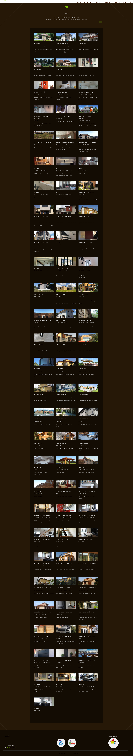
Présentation (87, 2)
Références (107, 2)
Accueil (79, 2)
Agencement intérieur (88, 22)
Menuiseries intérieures (76, 22)
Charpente (41, 22)
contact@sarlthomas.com (11, 747)
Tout (101, 22)
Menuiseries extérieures (63, 22)
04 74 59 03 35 (124, 2)
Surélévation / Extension (51, 22)
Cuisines (96, 22)
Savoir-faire (98, 2)
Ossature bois (34, 22)
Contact (115, 2)
